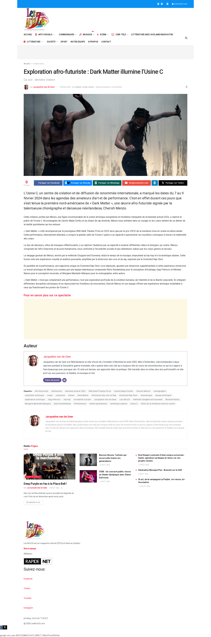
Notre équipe (78, 42)
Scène (103, 34)
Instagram (28, 608)
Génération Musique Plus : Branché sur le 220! (160, 470)
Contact (106, 42)
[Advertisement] (135, 19)
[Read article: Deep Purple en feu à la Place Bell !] (49, 467)
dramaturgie (146, 395)
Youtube (27, 598)
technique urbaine (118, 404)
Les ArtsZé (125, 400)
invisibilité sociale (82, 400)
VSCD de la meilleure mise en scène (158, 404)
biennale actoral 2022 (75, 391)
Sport (64, 42)
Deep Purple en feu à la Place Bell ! (45, 483)
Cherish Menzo (143, 391)
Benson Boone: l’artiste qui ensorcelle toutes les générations (112, 458)
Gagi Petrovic (54, 400)
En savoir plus (34, 501)
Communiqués (66, 34)
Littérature (33, 42)
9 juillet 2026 (144, 486)
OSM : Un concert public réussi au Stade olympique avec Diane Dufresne (115, 474)
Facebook (28, 579)
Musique (87, 34)
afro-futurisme (41, 391)
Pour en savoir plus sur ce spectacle (47, 295)
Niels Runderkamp (62, 404)
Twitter (27, 588)
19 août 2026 (54, 488)
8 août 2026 (143, 474)
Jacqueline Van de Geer (105, 400)
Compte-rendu (38, 64)
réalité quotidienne (98, 404)
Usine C (134, 404)
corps (50, 395)
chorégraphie (160, 391)
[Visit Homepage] (37, 19)
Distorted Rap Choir (128, 395)
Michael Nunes (172, 400)
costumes (60, 395)
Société (51, 42)
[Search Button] (186, 38)
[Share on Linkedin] (155, 183)
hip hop (67, 400)
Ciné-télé (121, 34)
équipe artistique (163, 395)
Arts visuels (45, 34)
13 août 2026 (104, 481)
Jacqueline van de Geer (44, 87)
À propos (93, 42)
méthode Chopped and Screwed (147, 400)
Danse (91, 87)
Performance (80, 404)
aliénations (57, 391)
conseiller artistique (34, 395)
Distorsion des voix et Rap (104, 395)
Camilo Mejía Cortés (123, 391)
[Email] (64, 380)
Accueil (28, 34)
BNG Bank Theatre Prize (100, 391)
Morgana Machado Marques (38, 404)
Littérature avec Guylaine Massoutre (152, 34)
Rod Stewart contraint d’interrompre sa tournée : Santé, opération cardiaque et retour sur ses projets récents (161, 458)
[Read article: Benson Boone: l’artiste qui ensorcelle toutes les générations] (88, 460)
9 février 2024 (64, 87)
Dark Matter (83, 395)
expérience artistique (35, 400)
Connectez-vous (180, 4)
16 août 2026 (104, 465)
